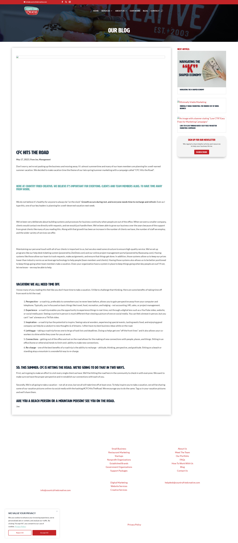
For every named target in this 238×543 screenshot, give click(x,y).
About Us (120, 11)
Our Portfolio (182, 456)
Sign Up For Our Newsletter (201, 140)
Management (45, 159)
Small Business (119, 448)
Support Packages (119, 470)
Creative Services (119, 489)
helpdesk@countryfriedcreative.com (182, 482)
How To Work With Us (182, 463)
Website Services (119, 486)
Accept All (44, 533)
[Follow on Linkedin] (58, 471)
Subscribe (201, 152)
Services (105, 11)
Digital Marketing (119, 482)
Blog (145, 11)
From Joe (34, 159)
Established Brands (119, 463)
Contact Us (182, 470)
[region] (32, 523)
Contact (155, 11)
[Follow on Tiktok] (64, 471)
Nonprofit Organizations (119, 459)
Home (96, 11)
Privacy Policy (20, 526)
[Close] (56, 511)
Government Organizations (119, 467)
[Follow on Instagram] (70, 2)
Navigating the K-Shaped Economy (192, 90)
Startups (119, 456)
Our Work (135, 11)
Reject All (20, 533)
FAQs (182, 459)
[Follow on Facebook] (62, 2)
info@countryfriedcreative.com (36, 2)
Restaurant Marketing (119, 452)
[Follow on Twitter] (66, 2)
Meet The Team (182, 452)
